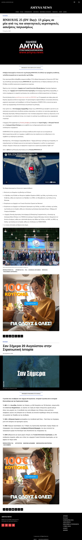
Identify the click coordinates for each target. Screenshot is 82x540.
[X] (7, 336)
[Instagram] (6, 525)
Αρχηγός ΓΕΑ (19, 270)
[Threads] (13, 525)
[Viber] (16, 336)
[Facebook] (4, 336)
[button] (78, 2)
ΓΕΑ (26, 270)
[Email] (21, 336)
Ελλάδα (5, 15)
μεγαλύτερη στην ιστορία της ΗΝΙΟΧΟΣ (26, 97)
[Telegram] (13, 336)
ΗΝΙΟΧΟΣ (45, 270)
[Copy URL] (19, 336)
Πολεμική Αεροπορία (10, 271)
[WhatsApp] (10, 336)
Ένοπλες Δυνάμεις (35, 270)
